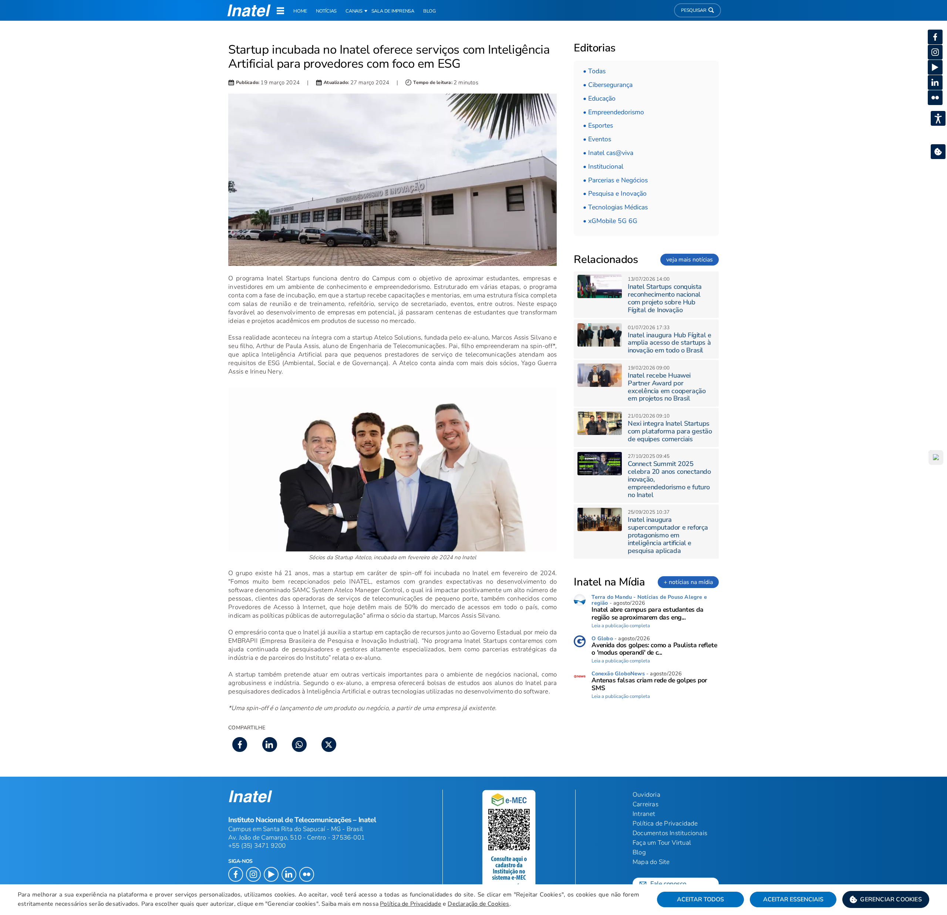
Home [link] (300, 11)
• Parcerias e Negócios (615, 180)
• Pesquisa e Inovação (615, 193)
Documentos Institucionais (670, 833)
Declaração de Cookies (478, 904)
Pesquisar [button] (694, 10)
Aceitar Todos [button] (700, 899)
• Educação (599, 98)
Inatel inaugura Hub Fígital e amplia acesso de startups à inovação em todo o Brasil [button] (669, 343)
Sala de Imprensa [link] (392, 11)
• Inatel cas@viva (608, 152)
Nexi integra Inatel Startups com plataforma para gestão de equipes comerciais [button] (670, 431)
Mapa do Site (651, 862)
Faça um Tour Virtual (662, 842)
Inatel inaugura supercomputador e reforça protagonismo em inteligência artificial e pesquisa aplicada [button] (668, 535)
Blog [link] (429, 11)
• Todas (594, 71)
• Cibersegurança (608, 84)
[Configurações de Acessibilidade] (938, 118)
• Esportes (598, 125)
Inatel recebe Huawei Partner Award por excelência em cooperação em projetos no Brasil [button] (666, 387)
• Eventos (597, 139)
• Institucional (603, 166)
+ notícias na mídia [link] (688, 582)
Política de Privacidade (410, 904)
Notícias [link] (326, 11)
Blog (639, 852)
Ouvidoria (646, 794)
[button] (885, 899)
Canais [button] (354, 11)
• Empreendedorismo (613, 112)
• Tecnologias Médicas (615, 207)
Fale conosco (668, 883)
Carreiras (645, 804)
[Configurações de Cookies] (938, 151)
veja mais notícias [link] (689, 260)
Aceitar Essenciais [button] (793, 899)
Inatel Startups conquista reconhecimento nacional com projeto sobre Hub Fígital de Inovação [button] (665, 298)
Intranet (644, 814)
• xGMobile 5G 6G (610, 220)
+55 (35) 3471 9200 (257, 845)
